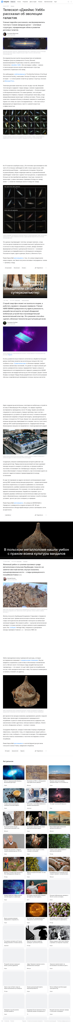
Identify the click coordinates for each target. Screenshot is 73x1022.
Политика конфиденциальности (63, 1020)
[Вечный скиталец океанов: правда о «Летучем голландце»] (59, 1005)
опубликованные (19, 74)
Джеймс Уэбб (16, 65)
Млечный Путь (9, 81)
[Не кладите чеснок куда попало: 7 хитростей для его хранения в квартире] (59, 913)
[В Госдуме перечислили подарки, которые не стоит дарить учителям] (36, 890)
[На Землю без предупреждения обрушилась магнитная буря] (36, 913)
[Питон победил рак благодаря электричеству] (59, 982)
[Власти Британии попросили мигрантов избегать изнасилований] (59, 822)
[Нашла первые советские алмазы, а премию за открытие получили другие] (59, 936)
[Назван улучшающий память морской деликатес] (36, 982)
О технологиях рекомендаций (50, 1020)
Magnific (10, 354)
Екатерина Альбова (12, 322)
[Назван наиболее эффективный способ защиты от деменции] (13, 890)
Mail (2, 1020)
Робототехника (25, 300)
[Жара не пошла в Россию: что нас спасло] (36, 867)
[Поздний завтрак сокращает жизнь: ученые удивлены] (13, 959)
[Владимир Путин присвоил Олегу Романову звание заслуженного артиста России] (36, 1005)
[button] (25, 595)
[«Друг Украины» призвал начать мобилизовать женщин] (36, 959)
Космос (12, 6)
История (25, 561)
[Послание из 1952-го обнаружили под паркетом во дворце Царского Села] (36, 776)
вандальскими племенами (29, 660)
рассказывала (18, 258)
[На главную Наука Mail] (6, 1)
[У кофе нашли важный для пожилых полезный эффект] (13, 799)
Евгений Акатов (11, 578)
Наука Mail (17, 300)
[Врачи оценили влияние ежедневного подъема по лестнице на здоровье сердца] (13, 913)
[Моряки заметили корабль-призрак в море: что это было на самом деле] (59, 776)
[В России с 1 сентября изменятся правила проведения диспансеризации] (36, 799)
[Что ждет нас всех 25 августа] (59, 799)
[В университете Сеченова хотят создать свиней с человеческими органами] (59, 867)
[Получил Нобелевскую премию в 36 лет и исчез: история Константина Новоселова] (59, 890)
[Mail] (2, 1)
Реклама (12, 1020)
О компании (6, 1020)
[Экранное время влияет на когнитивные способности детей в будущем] (59, 959)
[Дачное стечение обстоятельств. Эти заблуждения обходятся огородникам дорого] (13, 867)
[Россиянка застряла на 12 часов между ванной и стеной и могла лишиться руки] (13, 936)
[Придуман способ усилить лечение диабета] (13, 1005)
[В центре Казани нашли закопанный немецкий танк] (13, 822)
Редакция (24, 1020)
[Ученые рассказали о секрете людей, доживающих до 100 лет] (13, 844)
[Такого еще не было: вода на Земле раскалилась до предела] (13, 982)
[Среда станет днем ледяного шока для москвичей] (59, 844)
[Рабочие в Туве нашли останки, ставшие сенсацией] (36, 844)
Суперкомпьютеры (20, 363)
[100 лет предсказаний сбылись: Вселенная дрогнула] (13, 776)
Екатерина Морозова (12, 33)
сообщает (13, 627)
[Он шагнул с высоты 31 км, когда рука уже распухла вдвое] (36, 822)
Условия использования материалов (35, 1020)
